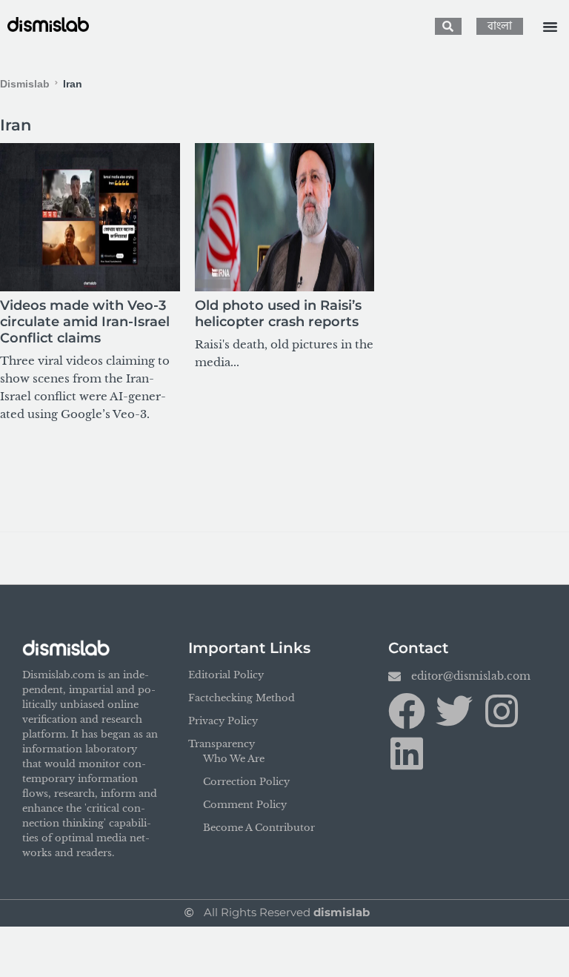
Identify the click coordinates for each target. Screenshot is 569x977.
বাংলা (500, 26)
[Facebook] (406, 710)
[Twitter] (454, 710)
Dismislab (25, 84)
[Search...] (448, 26)
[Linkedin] (406, 753)
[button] (550, 27)
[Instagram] (501, 710)
